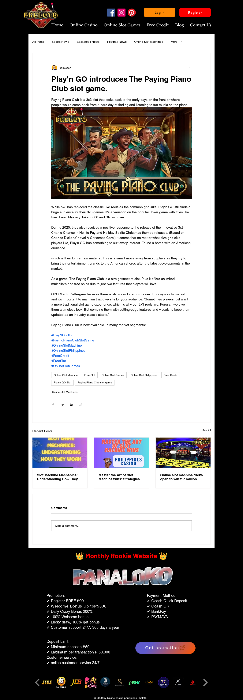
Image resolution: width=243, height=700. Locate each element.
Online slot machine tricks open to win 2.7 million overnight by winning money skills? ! (181, 477)
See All (206, 430)
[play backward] (37, 682)
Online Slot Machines (148, 41)
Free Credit (170, 375)
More (174, 41)
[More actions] (189, 68)
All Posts (38, 41)
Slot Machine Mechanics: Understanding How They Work (57, 477)
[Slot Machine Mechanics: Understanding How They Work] (59, 453)
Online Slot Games (113, 375)
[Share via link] (81, 405)
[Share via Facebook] (53, 405)
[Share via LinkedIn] (71, 405)
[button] (83, 25)
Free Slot (89, 375)
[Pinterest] (132, 13)
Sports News (60, 41)
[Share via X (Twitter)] (62, 405)
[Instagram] (121, 13)
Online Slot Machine (66, 375)
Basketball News (88, 41)
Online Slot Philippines (144, 375)
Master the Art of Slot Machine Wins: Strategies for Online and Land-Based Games (120, 477)
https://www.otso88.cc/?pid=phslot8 (115, 624)
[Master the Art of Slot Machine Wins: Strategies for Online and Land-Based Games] (121, 453)
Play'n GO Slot (62, 382)
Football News (117, 41)
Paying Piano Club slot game (95, 382)
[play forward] (205, 682)
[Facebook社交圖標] (111, 13)
